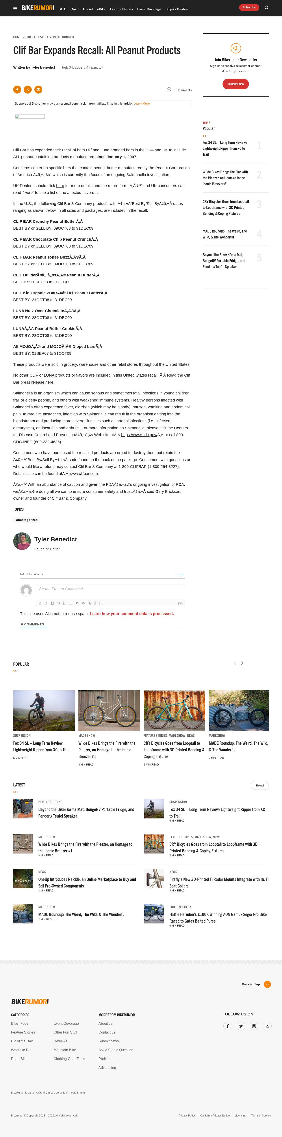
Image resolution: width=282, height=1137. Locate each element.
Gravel (88, 9)
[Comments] (170, 90)
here (60, 186)
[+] (101, 602)
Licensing (240, 1115)
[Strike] (59, 603)
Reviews (60, 1041)
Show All (260, 785)
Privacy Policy (187, 1115)
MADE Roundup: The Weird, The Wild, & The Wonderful (81, 914)
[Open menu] (15, 8)
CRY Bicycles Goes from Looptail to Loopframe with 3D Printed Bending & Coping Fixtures (226, 207)
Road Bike (19, 1059)
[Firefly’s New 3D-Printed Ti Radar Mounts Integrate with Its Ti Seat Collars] (154, 878)
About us (105, 1023)
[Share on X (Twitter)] (28, 90)
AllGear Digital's (45, 1092)
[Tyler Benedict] (22, 543)
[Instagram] (253, 1025)
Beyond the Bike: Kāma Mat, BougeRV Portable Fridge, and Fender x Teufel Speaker (224, 260)
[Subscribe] (266, 1025)
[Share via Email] (38, 90)
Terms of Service (261, 1115)
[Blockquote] (77, 603)
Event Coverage (149, 9)
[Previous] (235, 663)
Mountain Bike (65, 1050)
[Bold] (40, 603)
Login (179, 574)
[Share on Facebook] (17, 90)
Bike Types (19, 1023)
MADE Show (86, 735)
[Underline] (52, 603)
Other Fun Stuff (65, 1032)
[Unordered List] (71, 603)
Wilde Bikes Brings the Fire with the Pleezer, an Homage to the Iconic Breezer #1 (225, 177)
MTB (62, 9)
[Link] (89, 603)
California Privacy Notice (215, 1115)
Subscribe (249, 7)
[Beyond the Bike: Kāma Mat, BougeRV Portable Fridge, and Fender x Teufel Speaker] (23, 808)
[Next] (242, 663)
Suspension (22, 735)
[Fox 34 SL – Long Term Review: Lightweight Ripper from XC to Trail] (44, 710)
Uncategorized (27, 520)
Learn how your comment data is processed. (132, 614)
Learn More (142, 103)
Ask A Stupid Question (115, 1050)
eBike (101, 9)
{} (95, 602)
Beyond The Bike (50, 801)
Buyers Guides (176, 9)
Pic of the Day (22, 1041)
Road (75, 9)
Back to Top (251, 984)
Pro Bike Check (180, 906)
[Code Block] (83, 603)
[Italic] (46, 603)
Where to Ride (22, 1050)
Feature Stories (121, 9)
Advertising (107, 1067)
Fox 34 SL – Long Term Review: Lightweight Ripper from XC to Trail (225, 148)
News (191, 735)
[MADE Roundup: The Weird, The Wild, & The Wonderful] (240, 710)
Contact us (106, 1032)
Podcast (104, 1059)
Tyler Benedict (43, 67)
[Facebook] (227, 1025)
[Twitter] (240, 1025)
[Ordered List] (65, 603)
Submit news (108, 1041)
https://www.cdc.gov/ (139, 435)
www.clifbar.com (83, 473)
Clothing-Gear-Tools (69, 1059)
